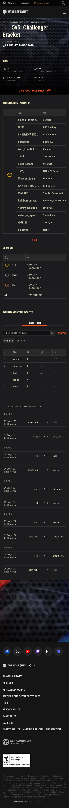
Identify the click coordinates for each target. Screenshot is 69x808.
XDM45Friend (49, 156)
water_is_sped (26, 215)
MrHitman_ (48, 208)
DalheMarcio (49, 186)
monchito (47, 178)
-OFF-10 (22, 222)
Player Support (12, 676)
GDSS (21, 127)
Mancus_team (26, 178)
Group (8, 340)
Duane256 (48, 142)
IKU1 (15, 373)
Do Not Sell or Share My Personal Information (32, 729)
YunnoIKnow (49, 215)
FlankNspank (26, 163)
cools (15, 386)
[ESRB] (16, 760)
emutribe (23, 229)
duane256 (24, 141)
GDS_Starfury (49, 127)
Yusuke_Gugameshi (53, 193)
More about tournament (32, 90)
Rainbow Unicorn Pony (29, 200)
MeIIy (45, 230)
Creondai (47, 149)
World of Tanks (15, 12)
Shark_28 (47, 222)
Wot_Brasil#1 (26, 149)
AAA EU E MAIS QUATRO (29, 185)
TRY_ (21, 171)
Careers (8, 723)
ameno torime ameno (29, 119)
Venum (16, 379)
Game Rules (10, 716)
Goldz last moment (18, 366)
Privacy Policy (11, 709)
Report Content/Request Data (21, 696)
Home (5, 22)
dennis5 (47, 120)
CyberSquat (48, 164)
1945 (21, 156)
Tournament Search (35, 22)
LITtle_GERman (50, 171)
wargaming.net (17, 742)
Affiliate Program (14, 689)
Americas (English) (19, 665)
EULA (5, 703)
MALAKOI (23, 193)
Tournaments (16, 22)
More (34, 240)
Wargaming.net (20, 802)
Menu (64, 12)
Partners (8, 683)
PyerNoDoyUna (50, 134)
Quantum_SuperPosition (55, 200)
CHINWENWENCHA (29, 134)
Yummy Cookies (27, 207)
